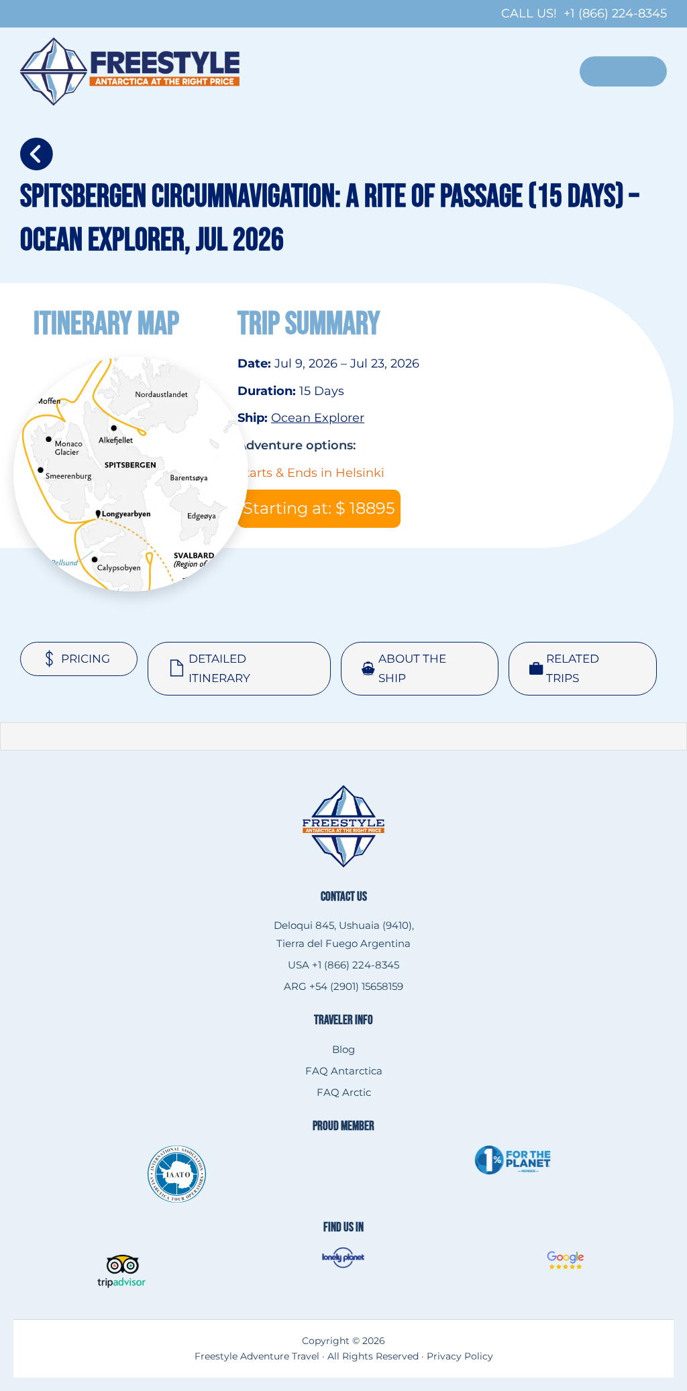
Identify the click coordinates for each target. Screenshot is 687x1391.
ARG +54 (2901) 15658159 (343, 986)
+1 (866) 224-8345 (615, 13)
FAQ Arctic (344, 1092)
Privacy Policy (460, 1356)
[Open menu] (623, 71)
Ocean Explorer (317, 417)
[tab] (79, 659)
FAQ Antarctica (343, 1070)
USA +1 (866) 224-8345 (343, 964)
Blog (343, 1049)
